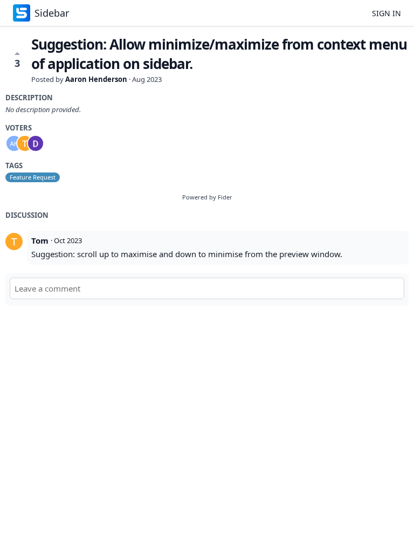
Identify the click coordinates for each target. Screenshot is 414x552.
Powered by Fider (207, 197)
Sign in (386, 13)
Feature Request (33, 177)
